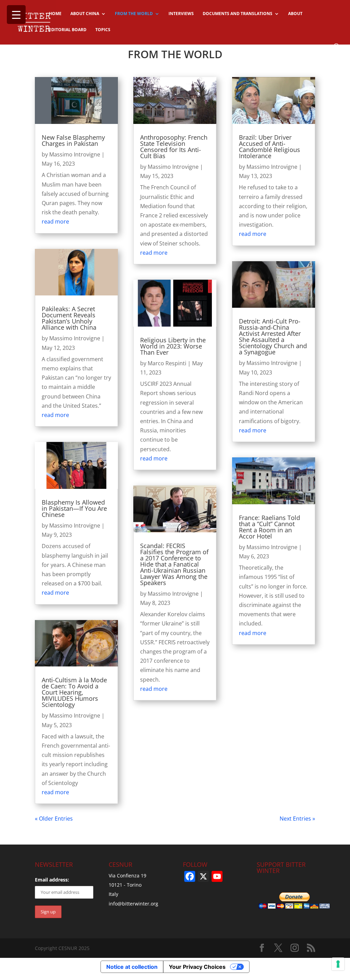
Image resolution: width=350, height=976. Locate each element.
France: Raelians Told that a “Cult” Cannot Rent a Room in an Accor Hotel (269, 527)
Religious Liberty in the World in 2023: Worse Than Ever (173, 346)
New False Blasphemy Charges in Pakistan (73, 140)
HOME (55, 13)
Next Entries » (297, 818)
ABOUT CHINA (84, 13)
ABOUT (295, 13)
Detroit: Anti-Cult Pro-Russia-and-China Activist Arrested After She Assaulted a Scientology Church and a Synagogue (273, 336)
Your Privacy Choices (197, 966)
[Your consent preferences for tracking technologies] (338, 964)
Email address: (52, 879)
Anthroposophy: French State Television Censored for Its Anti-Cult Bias (173, 146)
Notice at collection (132, 966)
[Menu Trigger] (16, 14)
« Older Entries (54, 818)
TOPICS (102, 30)
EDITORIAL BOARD (67, 30)
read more (55, 221)
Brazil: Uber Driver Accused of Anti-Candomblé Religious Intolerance (269, 146)
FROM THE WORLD (134, 13)
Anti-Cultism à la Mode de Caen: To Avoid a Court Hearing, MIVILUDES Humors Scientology (74, 692)
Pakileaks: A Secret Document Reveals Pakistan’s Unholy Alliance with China (69, 318)
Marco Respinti (167, 363)
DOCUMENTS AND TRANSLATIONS (237, 13)
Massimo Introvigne (74, 154)
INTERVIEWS (181, 13)
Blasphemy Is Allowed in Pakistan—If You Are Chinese (74, 508)
